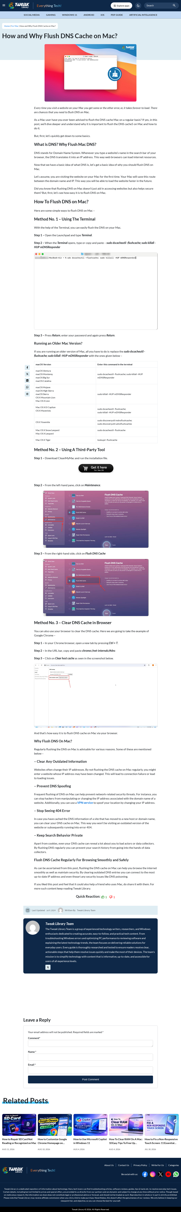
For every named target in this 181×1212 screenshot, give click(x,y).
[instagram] (153, 1174)
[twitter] (27, 374)
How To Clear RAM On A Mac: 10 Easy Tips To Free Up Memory (126, 1143)
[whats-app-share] (27, 387)
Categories (173, 1165)
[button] (138, 6)
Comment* (34, 1038)
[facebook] (27, 367)
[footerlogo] (14, 1170)
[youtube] (168, 1174)
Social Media (32, 14)
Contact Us (123, 1165)
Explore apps (123, 5)
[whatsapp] (176, 1174)
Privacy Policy (140, 1165)
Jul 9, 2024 (51, 910)
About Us (109, 1165)
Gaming (51, 14)
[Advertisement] (90, 997)
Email (32, 1064)
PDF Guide (117, 14)
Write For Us (157, 1165)
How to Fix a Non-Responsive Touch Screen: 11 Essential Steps (161, 1143)
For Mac (14, 26)
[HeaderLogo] (20, 5)
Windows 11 (69, 14)
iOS (102, 14)
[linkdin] (27, 380)
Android (89, 14)
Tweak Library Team (86, 910)
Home (7, 26)
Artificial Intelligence (143, 14)
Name (32, 1051)
